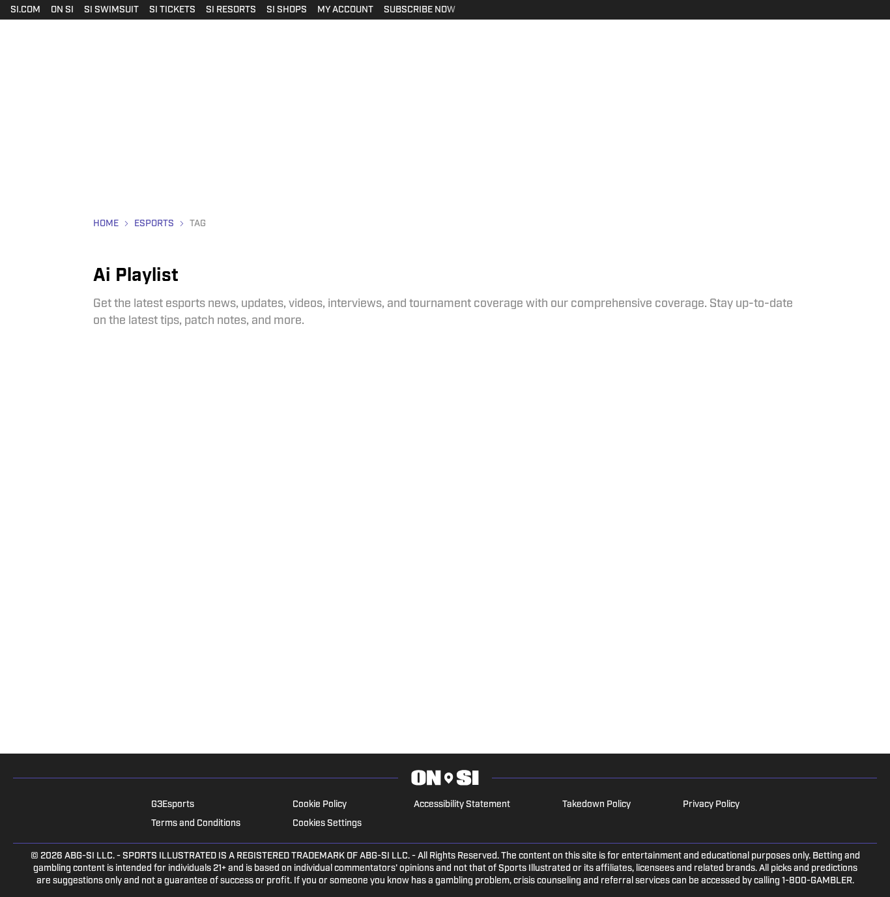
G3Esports (172, 805)
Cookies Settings (327, 824)
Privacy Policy (711, 805)
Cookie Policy (320, 805)
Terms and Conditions (195, 824)
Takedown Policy (596, 805)
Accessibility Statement (462, 805)
